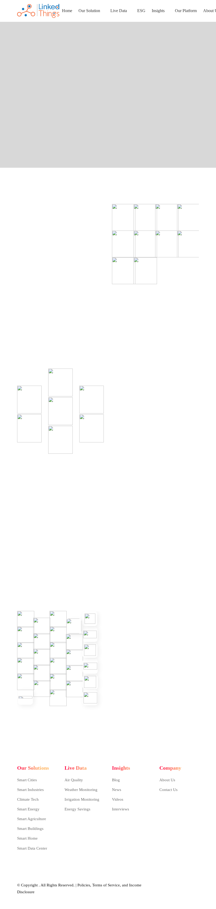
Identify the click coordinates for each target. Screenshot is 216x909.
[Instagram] (177, 812)
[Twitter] (169, 812)
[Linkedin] (186, 812)
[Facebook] (161, 812)
